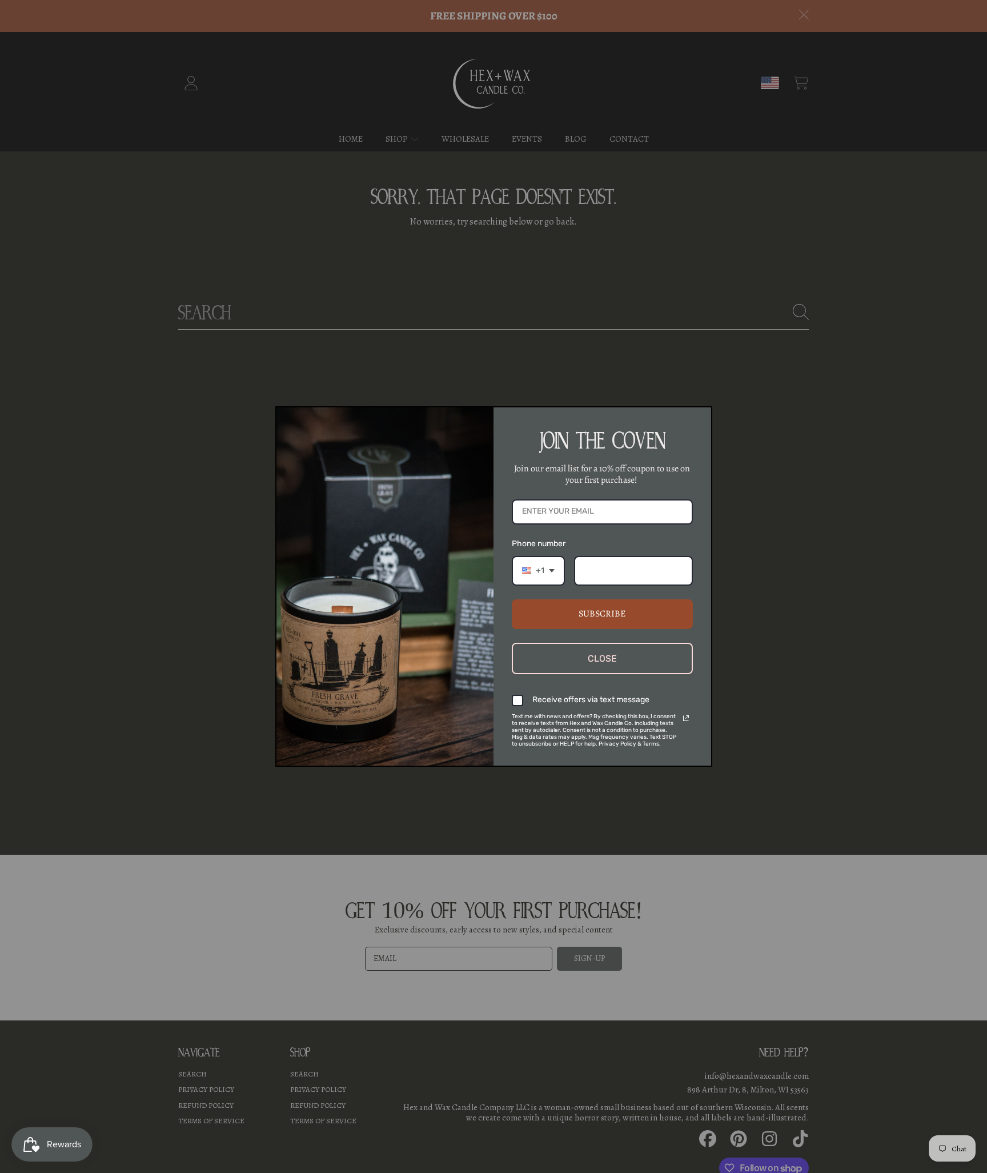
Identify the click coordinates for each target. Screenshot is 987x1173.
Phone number (538, 544)
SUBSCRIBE (602, 613)
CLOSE (602, 658)
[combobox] (538, 571)
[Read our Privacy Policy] (686, 718)
